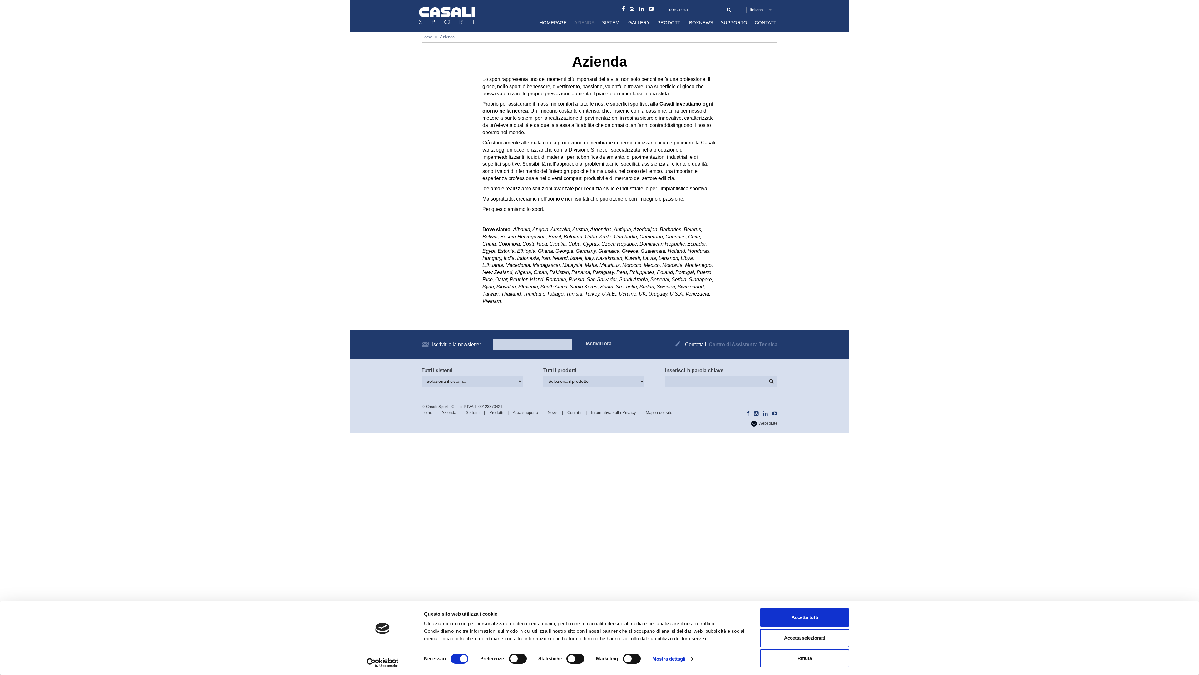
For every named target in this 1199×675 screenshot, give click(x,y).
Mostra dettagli (669, 659)
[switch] (518, 659)
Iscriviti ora (599, 343)
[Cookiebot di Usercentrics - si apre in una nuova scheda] (382, 663)
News (553, 412)
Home (427, 37)
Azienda (584, 22)
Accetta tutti (805, 617)
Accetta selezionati (804, 638)
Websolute (767, 423)
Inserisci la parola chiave (694, 370)
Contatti (766, 22)
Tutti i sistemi (437, 370)
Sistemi (611, 22)
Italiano (756, 10)
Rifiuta (804, 658)
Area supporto (525, 412)
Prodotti (669, 22)
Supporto (734, 22)
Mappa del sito (659, 412)
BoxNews (701, 22)
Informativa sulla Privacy (613, 412)
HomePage (553, 22)
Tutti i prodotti (559, 370)
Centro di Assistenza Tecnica (743, 344)
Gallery (639, 22)
